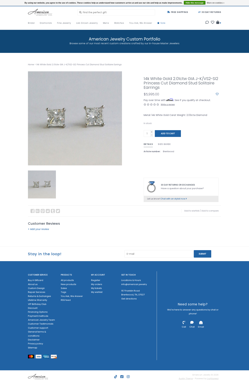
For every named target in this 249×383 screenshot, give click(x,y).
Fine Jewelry (64, 23)
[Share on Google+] (38, 211)
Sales (64, 288)
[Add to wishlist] (217, 94)
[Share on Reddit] (48, 211)
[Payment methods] (32, 357)
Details (148, 144)
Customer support (38, 327)
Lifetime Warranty (37, 300)
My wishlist (96, 292)
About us (33, 284)
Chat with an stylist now (173, 198)
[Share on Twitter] (58, 211)
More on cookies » (215, 3)
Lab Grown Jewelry (87, 23)
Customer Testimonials (40, 323)
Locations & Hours (131, 280)
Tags (63, 292)
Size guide (164, 144)
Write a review (168, 104)
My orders (96, 284)
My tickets (96, 288)
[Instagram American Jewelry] (128, 376)
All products (67, 280)
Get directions (129, 298)
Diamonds (46, 23)
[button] (207, 22)
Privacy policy (35, 343)
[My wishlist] (212, 22)
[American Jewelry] (50, 12)
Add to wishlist (191, 210)
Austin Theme (186, 378)
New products (68, 284)
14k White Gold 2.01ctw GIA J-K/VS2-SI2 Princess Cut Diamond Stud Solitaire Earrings (79, 64)
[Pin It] (43, 211)
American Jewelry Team (41, 319)
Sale (162, 23)
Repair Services (36, 292)
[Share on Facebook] (32, 211)
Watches (119, 23)
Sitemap (32, 347)
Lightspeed (213, 378)
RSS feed (66, 300)
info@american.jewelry (134, 284)
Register (95, 280)
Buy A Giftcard (35, 280)
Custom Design (36, 288)
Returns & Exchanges (39, 296)
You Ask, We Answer (140, 23)
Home (31, 64)
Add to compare (210, 210)
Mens (106, 23)
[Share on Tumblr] (53, 211)
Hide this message (195, 3)
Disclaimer (34, 339)
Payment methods (38, 316)
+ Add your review (38, 229)
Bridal (31, 23)
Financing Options (38, 312)
